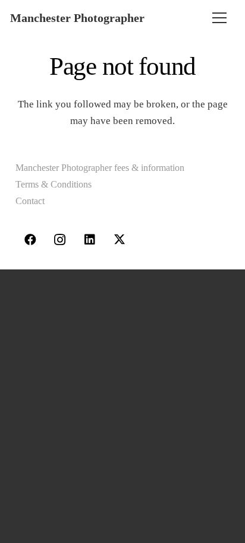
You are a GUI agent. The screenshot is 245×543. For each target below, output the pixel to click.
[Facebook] (30, 240)
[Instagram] (60, 240)
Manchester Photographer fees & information (99, 168)
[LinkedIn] (90, 240)
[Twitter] (119, 240)
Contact (30, 201)
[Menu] (220, 18)
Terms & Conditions (53, 184)
